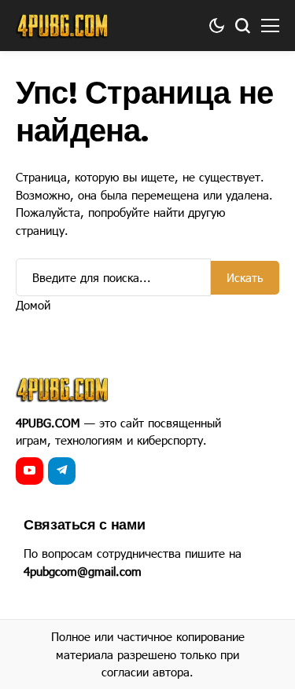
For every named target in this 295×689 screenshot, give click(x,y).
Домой (33, 305)
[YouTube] (29, 471)
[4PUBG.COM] (63, 25)
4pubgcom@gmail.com (83, 571)
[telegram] (62, 471)
